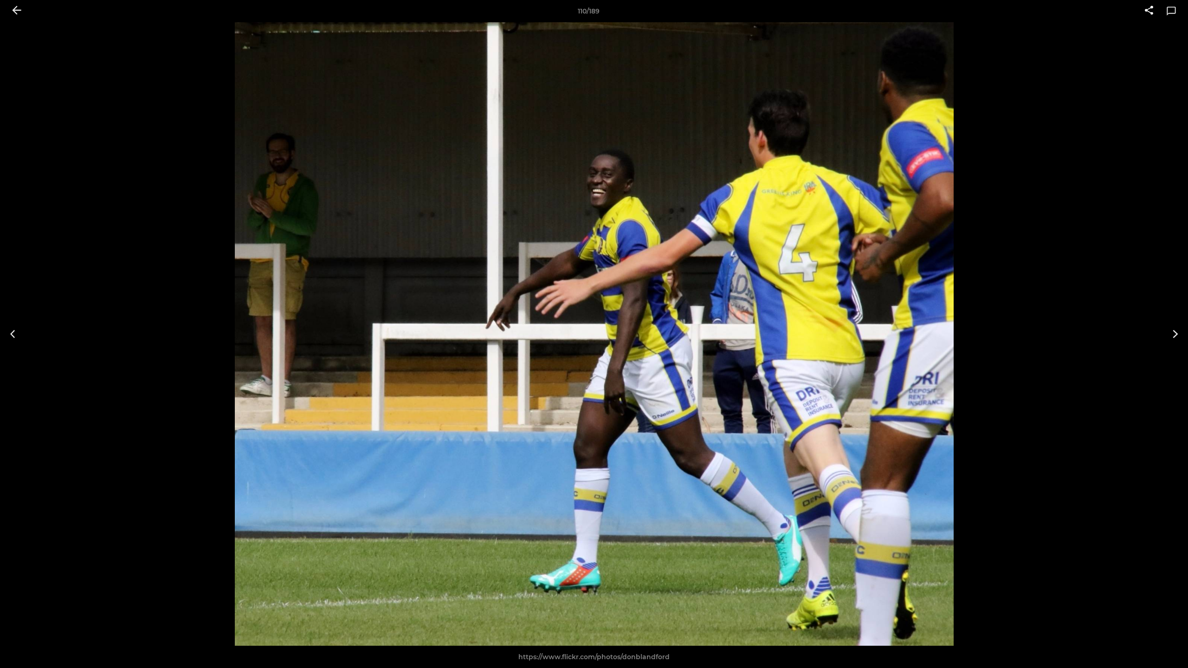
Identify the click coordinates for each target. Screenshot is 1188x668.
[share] (1149, 11)
